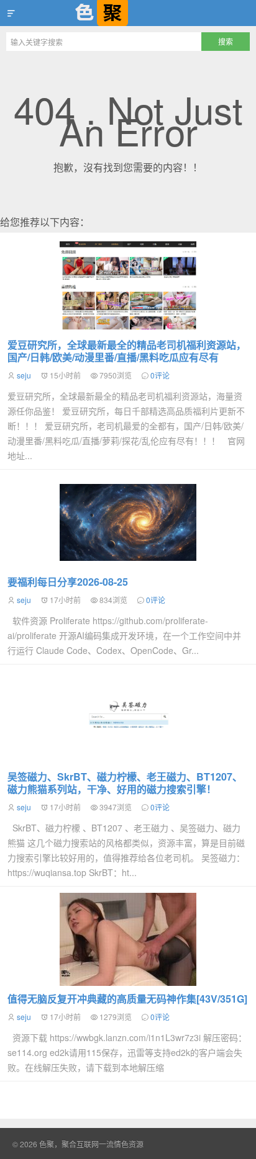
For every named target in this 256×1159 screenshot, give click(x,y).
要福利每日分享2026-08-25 (67, 582)
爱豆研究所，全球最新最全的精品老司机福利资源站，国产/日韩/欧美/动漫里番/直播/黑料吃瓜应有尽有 (126, 351)
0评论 (160, 375)
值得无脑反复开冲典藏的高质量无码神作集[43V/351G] (127, 998)
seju (24, 375)
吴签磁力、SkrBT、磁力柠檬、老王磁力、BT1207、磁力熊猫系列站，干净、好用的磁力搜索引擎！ (124, 782)
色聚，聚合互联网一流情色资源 (128, 13)
